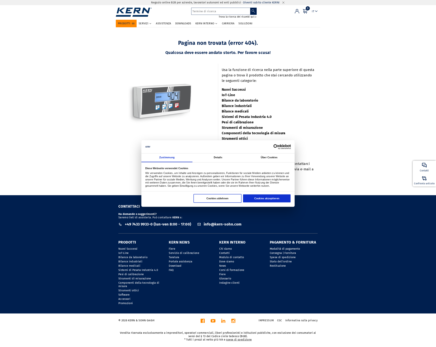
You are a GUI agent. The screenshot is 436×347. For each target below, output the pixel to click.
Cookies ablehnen (217, 198)
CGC (279, 320)
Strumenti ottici (235, 138)
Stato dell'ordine (281, 261)
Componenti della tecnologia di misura (253, 133)
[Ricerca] (253, 11)
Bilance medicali (235, 111)
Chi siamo (225, 248)
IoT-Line (228, 95)
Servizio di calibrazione (184, 253)
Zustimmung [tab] (167, 157)
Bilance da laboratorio (240, 100)
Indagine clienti (229, 282)
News (222, 265)
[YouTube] (213, 321)
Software (124, 294)
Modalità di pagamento (285, 248)
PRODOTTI (127, 242)
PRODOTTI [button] (124, 23)
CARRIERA (228, 23)
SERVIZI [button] (143, 23)
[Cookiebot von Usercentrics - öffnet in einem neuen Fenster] (276, 146)
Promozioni (125, 303)
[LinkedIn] (223, 321)
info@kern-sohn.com (222, 224)
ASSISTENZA (163, 23)
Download (175, 265)
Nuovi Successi (234, 89)
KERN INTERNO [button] (204, 23)
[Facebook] (203, 321)
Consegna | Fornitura (283, 253)
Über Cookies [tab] (269, 157)
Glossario (225, 278)
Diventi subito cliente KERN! (261, 2)
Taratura (174, 257)
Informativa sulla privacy (301, 320)
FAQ (171, 270)
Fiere (172, 248)
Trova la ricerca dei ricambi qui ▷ (238, 16)
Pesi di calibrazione (238, 122)
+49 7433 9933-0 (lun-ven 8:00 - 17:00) (158, 224)
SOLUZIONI (245, 23)
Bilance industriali (237, 106)
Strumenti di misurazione (242, 128)
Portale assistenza (180, 261)
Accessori (124, 299)
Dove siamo (226, 261)
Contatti (224, 253)
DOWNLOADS (183, 23)
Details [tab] (218, 157)
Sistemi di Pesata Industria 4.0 (247, 117)
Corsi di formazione (231, 270)
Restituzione (278, 265)
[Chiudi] (283, 2)
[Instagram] (233, 321)
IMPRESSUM (266, 320)
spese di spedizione (239, 339)
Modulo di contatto (231, 257)
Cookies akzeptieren (266, 198)
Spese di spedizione (283, 257)
